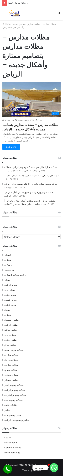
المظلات (8, 260)
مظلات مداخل (11, 360)
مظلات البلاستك (11, 320)
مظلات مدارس (11, 365)
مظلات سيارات (11, 355)
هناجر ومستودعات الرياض (16, 420)
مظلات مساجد (11, 375)
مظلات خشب (10, 340)
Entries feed (10, 442)
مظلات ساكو (10, 345)
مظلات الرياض (11, 325)
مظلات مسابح (10, 370)
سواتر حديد (9, 290)
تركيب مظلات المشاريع (15, 275)
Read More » (11, 147)
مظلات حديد (10, 335)
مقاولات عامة (10, 405)
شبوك (7, 310)
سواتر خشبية (10, 300)
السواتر (7, 255)
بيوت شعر (9, 270)
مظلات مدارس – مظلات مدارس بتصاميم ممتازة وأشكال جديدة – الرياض (30, 127)
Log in (7, 437)
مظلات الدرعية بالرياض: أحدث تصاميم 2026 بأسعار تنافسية (32, 175)
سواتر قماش (10, 305)
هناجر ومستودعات (12, 415)
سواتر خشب (10, 295)
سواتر (7, 280)
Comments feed (12, 447)
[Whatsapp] (54, 467)
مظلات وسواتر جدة (13, 400)
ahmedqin (9, 120)
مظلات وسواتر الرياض (15, 390)
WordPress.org (12, 452)
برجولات (8, 265)
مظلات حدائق (10, 330)
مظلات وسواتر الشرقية (15, 395)
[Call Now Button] (7, 469)
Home (7, 24)
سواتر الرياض (10, 285)
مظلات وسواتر (11, 380)
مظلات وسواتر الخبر (14, 385)
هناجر (7, 410)
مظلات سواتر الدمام (14, 350)
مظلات (7, 315)
